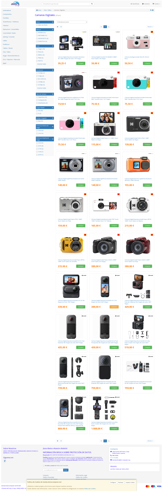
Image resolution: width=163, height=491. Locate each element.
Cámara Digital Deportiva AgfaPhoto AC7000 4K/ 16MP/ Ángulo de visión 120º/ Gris (71, 98)
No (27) (40, 121)
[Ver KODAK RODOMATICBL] (138, 83)
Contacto (147, 4)
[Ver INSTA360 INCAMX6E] (71, 408)
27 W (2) (40, 149)
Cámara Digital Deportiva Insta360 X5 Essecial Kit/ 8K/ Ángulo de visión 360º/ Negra (138, 382)
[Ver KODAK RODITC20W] (105, 205)
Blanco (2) (41, 55)
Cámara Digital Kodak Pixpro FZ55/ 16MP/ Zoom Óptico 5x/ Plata (70, 220)
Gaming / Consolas (9, 37)
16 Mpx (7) (41, 73)
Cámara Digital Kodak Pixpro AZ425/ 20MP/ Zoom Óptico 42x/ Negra (103, 260)
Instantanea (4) (42, 103)
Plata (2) (40, 58)
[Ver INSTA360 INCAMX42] (71, 327)
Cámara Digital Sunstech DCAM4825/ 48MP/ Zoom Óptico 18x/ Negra (104, 57)
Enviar (65, 470)
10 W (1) (40, 152)
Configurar (113, 482)
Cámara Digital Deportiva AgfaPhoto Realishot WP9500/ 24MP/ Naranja (138, 179)
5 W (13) (40, 133)
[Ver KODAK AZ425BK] (105, 246)
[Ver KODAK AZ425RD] (138, 246)
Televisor (5, 25)
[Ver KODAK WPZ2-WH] (138, 205)
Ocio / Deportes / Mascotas (11, 59)
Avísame (114, 307)
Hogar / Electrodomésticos (11, 56)
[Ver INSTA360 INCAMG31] (71, 286)
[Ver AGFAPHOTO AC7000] (71, 83)
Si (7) (39, 113)
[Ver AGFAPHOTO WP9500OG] (138, 164)
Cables (5, 40)
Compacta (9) (42, 100)
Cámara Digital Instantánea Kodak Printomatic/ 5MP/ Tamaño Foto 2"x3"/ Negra (105, 98)
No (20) (40, 110)
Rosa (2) (40, 52)
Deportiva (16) (42, 97)
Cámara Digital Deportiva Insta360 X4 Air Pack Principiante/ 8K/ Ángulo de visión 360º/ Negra (104, 341)
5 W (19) (40, 143)
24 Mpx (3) (41, 82)
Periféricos (6, 44)
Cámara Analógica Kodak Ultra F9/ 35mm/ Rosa (137, 57)
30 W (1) (40, 155)
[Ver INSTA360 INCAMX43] (105, 327)
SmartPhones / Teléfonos (11, 22)
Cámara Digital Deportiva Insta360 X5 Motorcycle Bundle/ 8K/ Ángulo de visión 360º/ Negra (71, 383)
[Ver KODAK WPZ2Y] (71, 246)
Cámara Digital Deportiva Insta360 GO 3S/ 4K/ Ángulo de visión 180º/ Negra (71, 301)
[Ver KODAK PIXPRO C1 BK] (105, 124)
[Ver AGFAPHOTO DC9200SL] (105, 164)
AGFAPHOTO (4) (43, 38)
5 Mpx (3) (41, 76)
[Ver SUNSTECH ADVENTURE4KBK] (71, 43)
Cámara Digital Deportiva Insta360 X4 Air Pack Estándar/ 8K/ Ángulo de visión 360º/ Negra (71, 341)
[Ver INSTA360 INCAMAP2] (138, 286)
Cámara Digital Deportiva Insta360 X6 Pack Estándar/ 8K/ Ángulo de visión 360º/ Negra (103, 382)
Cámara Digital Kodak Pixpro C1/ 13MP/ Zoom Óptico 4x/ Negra (104, 139)
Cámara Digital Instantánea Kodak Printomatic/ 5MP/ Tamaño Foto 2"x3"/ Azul (138, 98)
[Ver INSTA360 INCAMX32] (105, 286)
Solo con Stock (42, 25)
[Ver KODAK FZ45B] (138, 124)
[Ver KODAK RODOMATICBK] (105, 83)
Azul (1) (40, 61)
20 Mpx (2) (41, 85)
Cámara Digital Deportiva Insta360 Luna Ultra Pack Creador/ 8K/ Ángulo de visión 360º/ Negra (104, 423)
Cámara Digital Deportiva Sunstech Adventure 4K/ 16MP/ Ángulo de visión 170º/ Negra (71, 57)
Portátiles (6, 18)
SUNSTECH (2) (42, 41)
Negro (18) (41, 49)
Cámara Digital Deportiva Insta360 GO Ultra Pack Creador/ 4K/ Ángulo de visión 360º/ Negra (137, 342)
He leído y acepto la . (56, 465)
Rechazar (120, 482)
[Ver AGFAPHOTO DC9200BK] (71, 164)
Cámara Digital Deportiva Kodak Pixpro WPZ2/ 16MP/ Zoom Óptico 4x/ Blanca (138, 220)
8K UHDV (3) (42, 79)
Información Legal (81, 475)
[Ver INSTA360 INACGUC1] (138, 327)
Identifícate (135, 4)
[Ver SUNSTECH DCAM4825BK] (105, 43)
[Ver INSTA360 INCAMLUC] (105, 408)
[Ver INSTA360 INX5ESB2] (138, 367)
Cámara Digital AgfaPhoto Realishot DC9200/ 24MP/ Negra (71, 179)
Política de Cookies (90, 488)
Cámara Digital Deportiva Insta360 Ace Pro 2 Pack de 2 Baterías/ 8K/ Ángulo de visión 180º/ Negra (138, 302)
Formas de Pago (81, 479)
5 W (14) (40, 130)
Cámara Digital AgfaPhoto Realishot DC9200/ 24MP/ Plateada (104, 179)
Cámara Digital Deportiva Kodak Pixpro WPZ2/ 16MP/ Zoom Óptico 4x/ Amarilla (71, 260)
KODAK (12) (42, 32)
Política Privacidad (48, 477)
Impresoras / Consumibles (11, 29)
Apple (4, 63)
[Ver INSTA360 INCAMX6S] (105, 367)
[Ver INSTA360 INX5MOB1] (71, 367)
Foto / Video (6, 52)
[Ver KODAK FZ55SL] (71, 205)
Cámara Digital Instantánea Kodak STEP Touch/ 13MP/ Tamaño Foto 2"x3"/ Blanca (105, 220)
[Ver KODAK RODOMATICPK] (71, 124)
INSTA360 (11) (42, 35)
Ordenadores (7, 10)
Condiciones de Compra (50, 479)
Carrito (156, 4)
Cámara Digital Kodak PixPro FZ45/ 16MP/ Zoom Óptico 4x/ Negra (137, 139)
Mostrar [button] (150, 27)
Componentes (7, 14)
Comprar (80, 63)
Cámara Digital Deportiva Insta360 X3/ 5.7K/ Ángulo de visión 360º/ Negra (104, 301)
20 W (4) (40, 146)
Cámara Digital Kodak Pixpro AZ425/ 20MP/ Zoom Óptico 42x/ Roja (137, 260)
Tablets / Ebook (8, 48)
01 (105, 27)
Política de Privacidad (55, 461)
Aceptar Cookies (130, 482)
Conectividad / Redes (9, 33)
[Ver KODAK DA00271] (138, 43)
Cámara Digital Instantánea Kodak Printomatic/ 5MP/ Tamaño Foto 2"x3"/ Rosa (71, 139)
